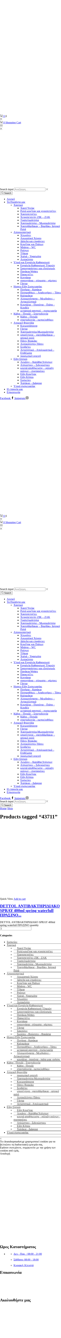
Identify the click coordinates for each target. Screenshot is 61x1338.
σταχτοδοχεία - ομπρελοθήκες (33, 1068)
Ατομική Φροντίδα (24, 322)
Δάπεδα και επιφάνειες (32, 241)
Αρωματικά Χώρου (30, 238)
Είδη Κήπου (27, 377)
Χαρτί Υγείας (27, 208)
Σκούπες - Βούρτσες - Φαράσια (34, 1034)
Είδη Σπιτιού (20, 359)
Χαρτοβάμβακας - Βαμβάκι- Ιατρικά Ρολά (35, 969)
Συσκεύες (25, 380)
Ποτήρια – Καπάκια (31, 289)
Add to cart (20, 898)
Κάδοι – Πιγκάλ (29, 316)
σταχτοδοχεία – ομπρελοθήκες (36, 319)
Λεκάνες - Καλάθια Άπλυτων (32, 1113)
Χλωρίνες (25, 235)
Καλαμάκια (26, 295)
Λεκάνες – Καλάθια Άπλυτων (36, 362)
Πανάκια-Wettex (29, 271)
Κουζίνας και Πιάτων (31, 244)
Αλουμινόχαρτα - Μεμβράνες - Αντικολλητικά (32, 1055)
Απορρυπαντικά (22, 232)
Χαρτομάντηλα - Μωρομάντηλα (34, 964)
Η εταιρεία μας (15, 389)
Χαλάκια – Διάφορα (31, 383)
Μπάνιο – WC (28, 247)
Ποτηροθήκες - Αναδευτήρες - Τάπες (37, 1046)
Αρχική (11, 199)
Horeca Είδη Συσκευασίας (28, 286)
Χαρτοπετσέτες (28, 214)
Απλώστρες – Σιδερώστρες (35, 365)
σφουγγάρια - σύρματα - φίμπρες (34, 1024)
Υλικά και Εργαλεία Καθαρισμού (32, 262)
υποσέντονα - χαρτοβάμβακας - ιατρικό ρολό (36, 1093)
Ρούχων (24, 250)
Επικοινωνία (13, 392)
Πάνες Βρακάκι (28, 340)
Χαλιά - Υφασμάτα (27, 995)
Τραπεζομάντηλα (29, 220)
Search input (6, 189)
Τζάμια (24, 253)
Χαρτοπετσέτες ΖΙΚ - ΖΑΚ (32, 957)
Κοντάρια (25, 277)
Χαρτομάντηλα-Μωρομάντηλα (37, 331)
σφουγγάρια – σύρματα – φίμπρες (38, 280)
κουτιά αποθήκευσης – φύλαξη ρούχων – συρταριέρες (37, 369)
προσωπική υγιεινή (30, 356)
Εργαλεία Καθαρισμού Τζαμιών (37, 265)
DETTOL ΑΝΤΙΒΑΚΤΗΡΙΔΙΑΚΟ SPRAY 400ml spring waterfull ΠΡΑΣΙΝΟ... (30, 910)
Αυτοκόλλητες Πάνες (32, 343)
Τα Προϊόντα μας (16, 202)
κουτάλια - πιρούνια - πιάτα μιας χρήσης (38, 1059)
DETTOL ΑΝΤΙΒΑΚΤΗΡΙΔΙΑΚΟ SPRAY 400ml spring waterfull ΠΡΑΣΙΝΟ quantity (27, 924)
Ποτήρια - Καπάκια (27, 1040)
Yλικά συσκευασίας (24, 386)
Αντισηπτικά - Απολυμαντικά (32, 1103)
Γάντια (23, 283)
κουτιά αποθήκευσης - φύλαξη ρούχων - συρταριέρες (37, 1118)
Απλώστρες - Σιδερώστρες (31, 1122)
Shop (10, 808)
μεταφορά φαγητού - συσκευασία (35, 1050)
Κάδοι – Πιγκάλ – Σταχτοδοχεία (31, 313)
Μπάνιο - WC (24, 986)
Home (3, 808)
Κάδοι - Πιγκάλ (25, 1065)
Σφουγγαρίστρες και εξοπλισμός (37, 268)
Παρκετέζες (26, 274)
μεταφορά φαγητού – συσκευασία (38, 310)
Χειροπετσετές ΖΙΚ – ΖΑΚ (35, 217)
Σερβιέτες (25, 346)
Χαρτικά (18, 205)
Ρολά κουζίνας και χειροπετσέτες (38, 211)
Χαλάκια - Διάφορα (27, 1129)
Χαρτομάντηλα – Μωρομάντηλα (37, 223)
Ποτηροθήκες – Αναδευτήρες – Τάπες (40, 292)
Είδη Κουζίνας (28, 374)
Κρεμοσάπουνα (28, 325)
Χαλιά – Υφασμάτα (30, 256)
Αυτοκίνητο (26, 259)
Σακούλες (22, 1030)
